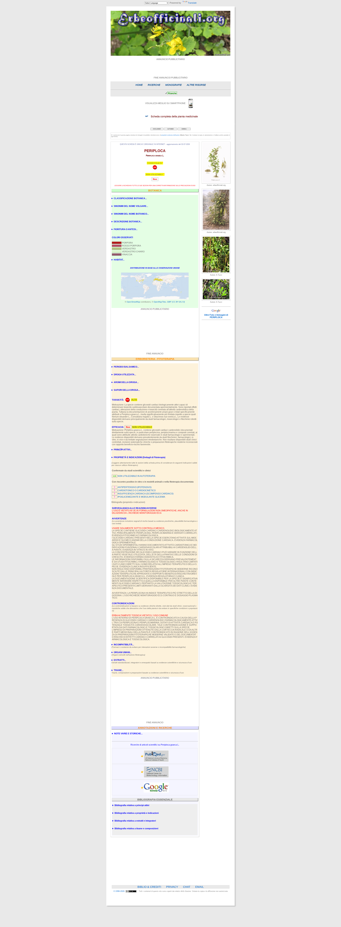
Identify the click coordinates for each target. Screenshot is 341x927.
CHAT (186, 886)
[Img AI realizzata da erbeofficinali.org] (216, 183)
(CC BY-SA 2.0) (178, 302)
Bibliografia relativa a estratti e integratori (135, 821)
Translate (192, 3)
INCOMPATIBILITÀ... (148, 645)
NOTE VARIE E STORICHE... (128, 733)
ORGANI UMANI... (128, 653)
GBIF (169, 302)
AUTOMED (170, 129)
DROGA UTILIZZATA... (125, 374)
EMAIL (199, 886)
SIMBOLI (184, 129)
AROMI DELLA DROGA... (126, 382)
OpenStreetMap (133, 302)
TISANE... (147, 671)
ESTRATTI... (151, 661)
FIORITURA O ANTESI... (125, 229)
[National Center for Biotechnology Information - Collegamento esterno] (156, 772)
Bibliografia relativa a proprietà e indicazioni (137, 813)
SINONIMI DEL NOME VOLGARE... (131, 206)
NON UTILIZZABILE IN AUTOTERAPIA (136, 476)
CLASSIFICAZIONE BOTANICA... (130, 198)
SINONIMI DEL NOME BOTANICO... (131, 214)
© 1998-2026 (119, 891)
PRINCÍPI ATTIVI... (123, 449)
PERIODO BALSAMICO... (126, 367)
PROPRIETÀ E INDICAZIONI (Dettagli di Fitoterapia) (139, 457)
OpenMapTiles (160, 302)
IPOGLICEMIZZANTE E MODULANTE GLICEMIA (141, 497)
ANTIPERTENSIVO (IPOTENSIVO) (134, 487)
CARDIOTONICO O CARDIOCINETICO (137, 490)
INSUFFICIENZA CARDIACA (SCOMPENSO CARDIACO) (145, 494)
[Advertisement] (170, 67)
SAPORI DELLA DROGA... (127, 390)
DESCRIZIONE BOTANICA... (128, 221)
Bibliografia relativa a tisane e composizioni (136, 828)
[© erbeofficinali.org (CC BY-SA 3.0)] (216, 273)
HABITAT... (119, 260)
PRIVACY (172, 886)
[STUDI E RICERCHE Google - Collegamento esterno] (156, 787)
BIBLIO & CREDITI (149, 886)
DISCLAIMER (157, 129)
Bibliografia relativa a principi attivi (132, 805)
